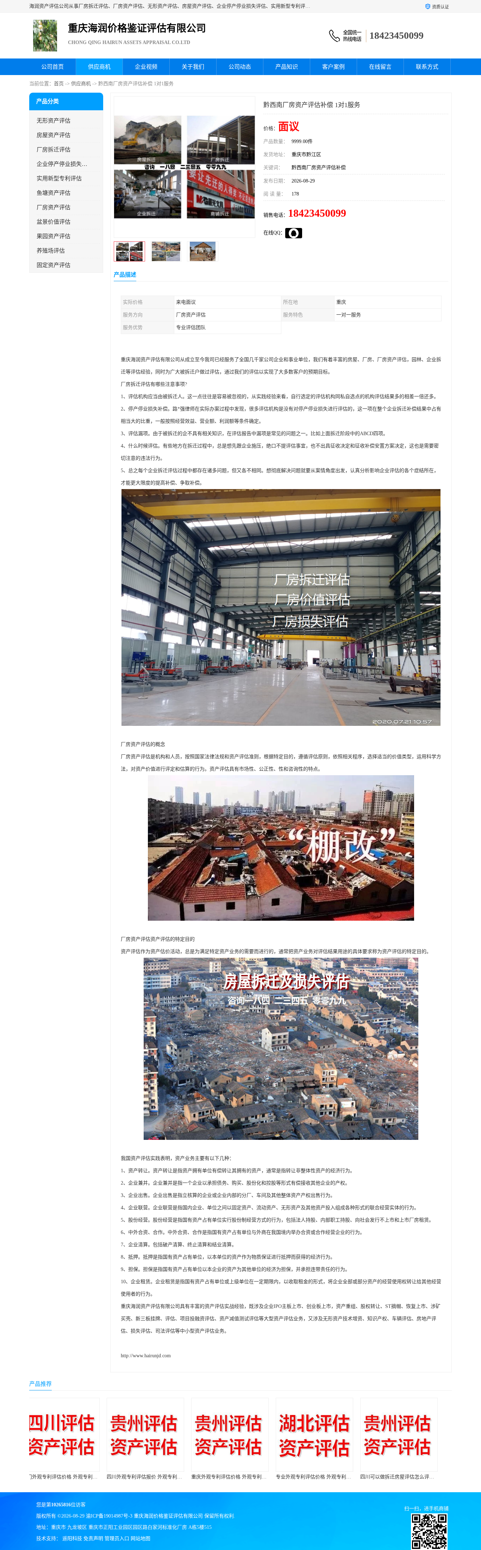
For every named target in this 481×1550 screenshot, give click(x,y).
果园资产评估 (53, 236)
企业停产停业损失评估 (62, 164)
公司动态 (240, 67)
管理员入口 (117, 1538)
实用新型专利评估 (59, 178)
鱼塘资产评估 (53, 193)
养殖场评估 (51, 251)
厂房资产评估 (53, 207)
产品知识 (286, 67)
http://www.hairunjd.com (146, 1355)
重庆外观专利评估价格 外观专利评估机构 (162, 1477)
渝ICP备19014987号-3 (109, 1516)
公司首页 (52, 67)
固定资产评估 (53, 265)
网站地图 (140, 1538)
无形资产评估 (53, 121)
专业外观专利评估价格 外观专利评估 (242, 1477)
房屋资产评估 (53, 135)
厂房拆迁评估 (53, 150)
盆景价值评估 (53, 222)
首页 (59, 83)
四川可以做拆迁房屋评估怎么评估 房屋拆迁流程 (338, 1477)
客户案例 (333, 67)
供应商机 (99, 67)
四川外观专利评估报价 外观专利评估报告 (78, 1477)
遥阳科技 (72, 1538)
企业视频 (146, 67)
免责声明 (93, 1538)
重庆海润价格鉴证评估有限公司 (168, 1516)
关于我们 (193, 67)
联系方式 (427, 67)
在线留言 (380, 67)
